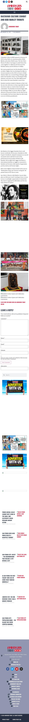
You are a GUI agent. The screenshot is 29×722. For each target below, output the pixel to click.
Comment (4, 318)
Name (3, 338)
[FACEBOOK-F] (4, 2)
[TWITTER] (6, 2)
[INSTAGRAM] (12, 2)
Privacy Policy (5, 719)
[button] (27, 2)
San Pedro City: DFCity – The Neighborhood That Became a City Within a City (9, 558)
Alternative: (4, 366)
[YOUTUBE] (9, 2)
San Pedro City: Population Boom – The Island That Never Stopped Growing (9, 621)
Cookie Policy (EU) (17, 719)
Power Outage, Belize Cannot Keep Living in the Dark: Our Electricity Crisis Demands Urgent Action (8, 517)
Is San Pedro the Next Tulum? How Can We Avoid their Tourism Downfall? (8, 579)
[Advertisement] (14, 235)
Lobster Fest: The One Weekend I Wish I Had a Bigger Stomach (9, 599)
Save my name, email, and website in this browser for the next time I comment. (14, 358)
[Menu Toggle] (14, 12)
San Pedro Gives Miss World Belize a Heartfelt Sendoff (8, 535)
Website (3, 350)
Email (3, 344)
